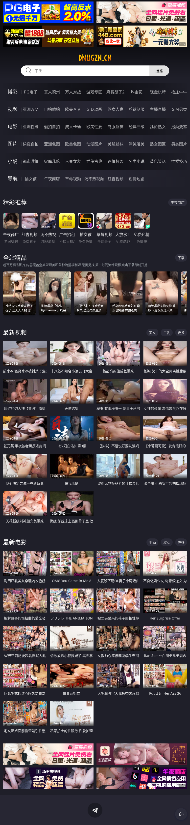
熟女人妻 (115, 109)
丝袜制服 (136, 109)
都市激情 (31, 161)
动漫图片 (94, 144)
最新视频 (15, 332)
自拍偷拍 (52, 109)
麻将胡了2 (115, 92)
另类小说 (136, 161)
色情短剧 (136, 178)
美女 (152, 332)
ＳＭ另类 (179, 109)
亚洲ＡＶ (31, 109)
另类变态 (179, 126)
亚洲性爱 (31, 126)
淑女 (166, 542)
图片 (13, 144)
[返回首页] (181, 814)
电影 (13, 126)
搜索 (159, 70)
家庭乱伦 (52, 161)
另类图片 (179, 144)
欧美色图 (73, 144)
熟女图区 (158, 144)
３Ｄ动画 (94, 109)
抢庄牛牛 (179, 92)
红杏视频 (115, 178)
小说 (13, 161)
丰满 (152, 542)
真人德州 (52, 92)
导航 (13, 178)
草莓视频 (73, 178)
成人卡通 (73, 126)
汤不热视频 (94, 178)
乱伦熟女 (158, 126)
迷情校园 (115, 161)
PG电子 (30, 92)
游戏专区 (94, 92)
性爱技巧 (179, 161)
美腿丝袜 (115, 144)
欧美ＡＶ (73, 109)
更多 (181, 332)
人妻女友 (73, 161)
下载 (181, 257)
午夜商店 (52, 178)
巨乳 (166, 332)
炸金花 (136, 92)
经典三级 (136, 126)
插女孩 (31, 178)
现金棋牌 (158, 92)
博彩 (13, 91)
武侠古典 (94, 161)
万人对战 (73, 92)
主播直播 (158, 109)
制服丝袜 (115, 126)
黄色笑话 (158, 161)
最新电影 (15, 542)
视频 (13, 109)
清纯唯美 (136, 144)
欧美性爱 (94, 126)
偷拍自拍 (52, 126)
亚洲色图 (52, 144)
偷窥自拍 (31, 144)
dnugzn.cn (95, 58)
